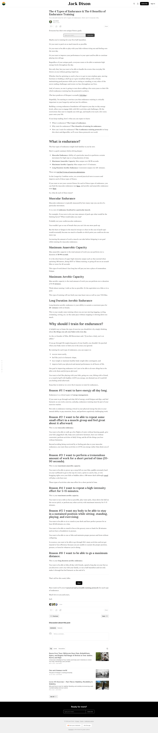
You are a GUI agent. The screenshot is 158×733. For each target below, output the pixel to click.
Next (103, 616)
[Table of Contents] (2, 366)
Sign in (153, 3)
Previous (55, 616)
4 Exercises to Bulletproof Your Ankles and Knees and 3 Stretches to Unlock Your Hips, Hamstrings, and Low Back (70, 660)
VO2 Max (82, 95)
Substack (70, 729)
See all (52, 696)
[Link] (46, 141)
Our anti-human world (58, 670)
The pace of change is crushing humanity (60, 672)
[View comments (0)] (56, 26)
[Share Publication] (137, 3)
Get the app (87, 725)
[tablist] (56, 628)
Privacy (77, 721)
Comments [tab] (53, 628)
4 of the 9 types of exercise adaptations (71, 172)
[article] (79, 659)
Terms (82, 721)
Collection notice (89, 721)
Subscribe (144, 3)
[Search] (134, 3)
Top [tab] (51, 648)
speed (106, 475)
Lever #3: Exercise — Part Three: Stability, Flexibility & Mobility (71, 683)
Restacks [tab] (60, 628)
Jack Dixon (56, 21)
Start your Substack (74, 725)
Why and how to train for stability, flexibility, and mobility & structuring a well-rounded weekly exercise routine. (71, 687)
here (78, 186)
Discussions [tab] (62, 648)
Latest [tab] (55, 648)
